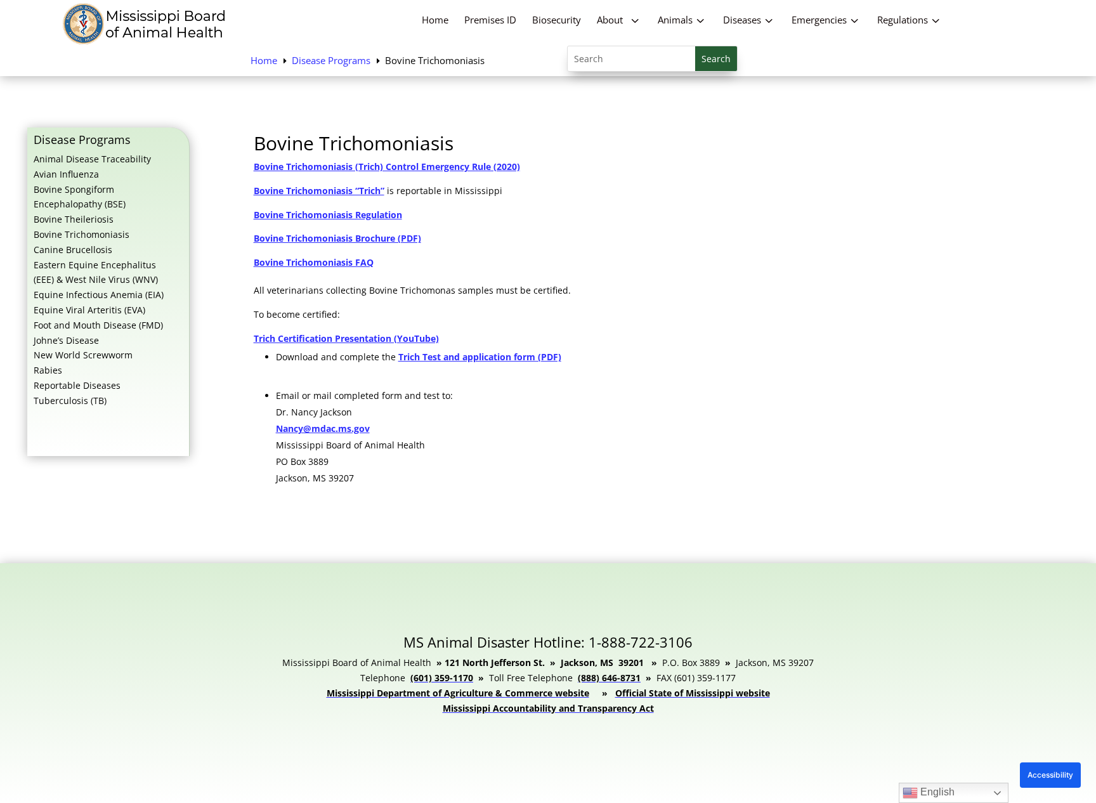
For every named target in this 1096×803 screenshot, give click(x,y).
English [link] (936, 792)
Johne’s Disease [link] (66, 340)
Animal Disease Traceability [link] (92, 159)
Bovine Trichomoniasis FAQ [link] (314, 262)
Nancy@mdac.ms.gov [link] (323, 428)
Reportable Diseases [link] (77, 385)
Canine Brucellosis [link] (73, 250)
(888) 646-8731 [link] (609, 678)
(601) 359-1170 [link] (441, 678)
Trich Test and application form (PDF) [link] (479, 357)
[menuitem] (435, 20)
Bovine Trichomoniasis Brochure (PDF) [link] (337, 238)
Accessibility (1050, 775)
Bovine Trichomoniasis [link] (81, 234)
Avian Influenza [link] (66, 174)
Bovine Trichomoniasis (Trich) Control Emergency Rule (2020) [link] (387, 166)
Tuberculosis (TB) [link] (70, 401)
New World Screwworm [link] (83, 355)
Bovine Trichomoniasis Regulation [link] (328, 215)
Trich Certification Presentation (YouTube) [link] (346, 338)
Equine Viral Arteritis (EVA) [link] (89, 310)
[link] (146, 41)
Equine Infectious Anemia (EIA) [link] (99, 295)
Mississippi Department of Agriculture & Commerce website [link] (458, 693)
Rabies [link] (48, 370)
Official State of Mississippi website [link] (692, 693)
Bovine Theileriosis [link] (74, 219)
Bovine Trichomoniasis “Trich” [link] (319, 191)
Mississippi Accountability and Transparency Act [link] (548, 708)
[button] (716, 58)
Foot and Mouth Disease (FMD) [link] (98, 325)
